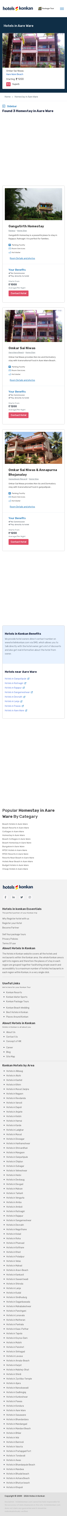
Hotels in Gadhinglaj (16, 1392)
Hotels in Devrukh (14, 697)
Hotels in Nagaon (14, 1093)
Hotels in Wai (12, 1437)
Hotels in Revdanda (16, 1098)
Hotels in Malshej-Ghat (17, 1369)
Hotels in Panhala (15, 1324)
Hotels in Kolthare (15, 1247)
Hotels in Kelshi (13, 1116)
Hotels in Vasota (14, 1446)
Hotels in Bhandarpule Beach (20, 1464)
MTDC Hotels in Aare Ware (14, 850)
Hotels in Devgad (14, 1184)
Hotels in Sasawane (16, 1415)
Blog (8, 1052)
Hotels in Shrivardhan (17, 1148)
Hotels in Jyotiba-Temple (19, 1378)
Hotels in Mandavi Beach (18, 1428)
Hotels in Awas (13, 1460)
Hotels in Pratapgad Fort (18, 1451)
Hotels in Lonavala (15, 1315)
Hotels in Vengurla (15, 1197)
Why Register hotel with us (15, 918)
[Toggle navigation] (62, 8)
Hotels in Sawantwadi (17, 1279)
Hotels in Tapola (14, 1333)
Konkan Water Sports (16, 997)
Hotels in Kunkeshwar (17, 1397)
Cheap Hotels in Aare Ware (15, 869)
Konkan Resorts (14, 992)
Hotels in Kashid (14, 1080)
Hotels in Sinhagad (15, 1351)
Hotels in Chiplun (14, 1161)
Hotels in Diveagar (15, 1139)
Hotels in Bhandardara (17, 1419)
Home (8, 96)
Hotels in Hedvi (13, 1175)
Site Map (10, 1056)
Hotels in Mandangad (16, 1424)
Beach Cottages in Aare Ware (16, 839)
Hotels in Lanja (12, 701)
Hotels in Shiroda (14, 1283)
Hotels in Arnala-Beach (17, 1360)
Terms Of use (9, 943)
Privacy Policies (10, 939)
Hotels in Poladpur (15, 1256)
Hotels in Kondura (15, 1406)
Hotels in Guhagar (15, 1166)
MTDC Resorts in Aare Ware (15, 854)
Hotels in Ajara (13, 1383)
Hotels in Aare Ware (15, 710)
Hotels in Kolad (13, 1234)
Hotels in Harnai (14, 1121)
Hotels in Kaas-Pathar (17, 1329)
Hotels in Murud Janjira (17, 1089)
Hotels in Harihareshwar (18, 1143)
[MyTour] (17, 8)
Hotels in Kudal (13, 1292)
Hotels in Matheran (15, 1320)
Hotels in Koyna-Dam (17, 1338)
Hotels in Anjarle (14, 1112)
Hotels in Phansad (15, 1243)
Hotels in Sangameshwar (17, 692)
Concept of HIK (13, 1041)
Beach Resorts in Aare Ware (15, 828)
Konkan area (32, 957)
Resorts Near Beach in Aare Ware (18, 858)
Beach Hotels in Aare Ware (15, 824)
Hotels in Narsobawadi (17, 1388)
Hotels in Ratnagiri (14, 683)
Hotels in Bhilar (13, 1433)
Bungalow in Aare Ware (13, 846)
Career (9, 1047)
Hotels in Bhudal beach (17, 1473)
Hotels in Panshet (15, 1347)
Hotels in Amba (14, 1202)
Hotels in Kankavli (15, 1274)
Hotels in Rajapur (13, 687)
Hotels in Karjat (14, 1365)
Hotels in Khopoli (14, 1487)
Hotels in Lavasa (14, 1356)
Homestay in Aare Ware (26, 96)
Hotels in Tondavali (15, 1455)
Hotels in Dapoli (14, 1107)
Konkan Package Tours (17, 1001)
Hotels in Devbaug (15, 1179)
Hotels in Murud (14, 1134)
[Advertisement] (33, 149)
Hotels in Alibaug (14, 1071)
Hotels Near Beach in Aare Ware (17, 861)
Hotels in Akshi (13, 1075)
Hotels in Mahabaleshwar (18, 1306)
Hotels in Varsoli (14, 1102)
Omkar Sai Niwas (15, 70)
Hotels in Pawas (13, 706)
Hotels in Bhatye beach (18, 1483)
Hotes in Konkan (37, 1496)
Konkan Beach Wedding (17, 1007)
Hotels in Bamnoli (15, 1442)
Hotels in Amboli (14, 1207)
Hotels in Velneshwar (16, 1170)
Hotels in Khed (13, 1252)
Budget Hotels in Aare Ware (15, 865)
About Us (10, 1032)
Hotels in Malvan (14, 1188)
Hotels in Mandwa (15, 1469)
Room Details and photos (22, 258)
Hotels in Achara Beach (18, 1478)
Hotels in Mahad (14, 1265)
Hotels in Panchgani (16, 1311)
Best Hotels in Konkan (17, 1012)
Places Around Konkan (17, 1017)
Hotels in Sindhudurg (16, 1297)
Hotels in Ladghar (15, 1130)
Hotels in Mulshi (14, 1342)
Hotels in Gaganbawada (18, 1302)
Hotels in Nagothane (16, 1229)
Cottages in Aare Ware (13, 831)
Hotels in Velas (13, 1261)
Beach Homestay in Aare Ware (16, 843)
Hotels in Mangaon (15, 1152)
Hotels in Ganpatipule (16, 678)
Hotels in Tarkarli (14, 1193)
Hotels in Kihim (13, 1084)
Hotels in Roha (13, 1238)
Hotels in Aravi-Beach (17, 1270)
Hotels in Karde (13, 1125)
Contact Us (12, 1036)
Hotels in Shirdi (13, 1374)
